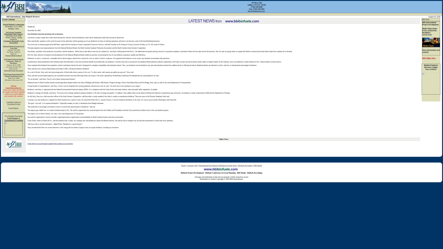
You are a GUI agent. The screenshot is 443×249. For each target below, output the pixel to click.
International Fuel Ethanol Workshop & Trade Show (218, 166)
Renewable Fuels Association (13, 70)
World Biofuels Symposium (13, 24)
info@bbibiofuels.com (256, 11)
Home (183, 166)
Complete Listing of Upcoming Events (13, 103)
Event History (14, 108)
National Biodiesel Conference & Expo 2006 (13, 47)
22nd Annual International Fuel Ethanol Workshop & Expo (13, 75)
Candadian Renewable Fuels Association (14, 42)
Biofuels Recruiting (245, 166)
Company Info (192, 166)
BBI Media (258, 166)
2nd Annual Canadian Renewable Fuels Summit (13, 33)
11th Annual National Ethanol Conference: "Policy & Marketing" (13, 61)
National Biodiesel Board (13, 55)
